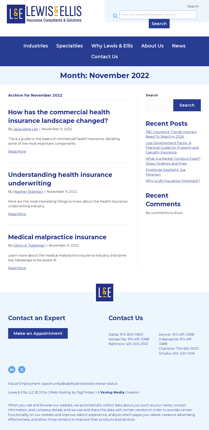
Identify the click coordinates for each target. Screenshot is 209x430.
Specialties (69, 46)
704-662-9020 (187, 349)
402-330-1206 (183, 353)
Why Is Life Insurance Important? (173, 181)
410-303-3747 (137, 344)
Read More (17, 151)
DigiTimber (86, 392)
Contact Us (104, 57)
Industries (35, 46)
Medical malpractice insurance (57, 237)
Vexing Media (112, 392)
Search (193, 6)
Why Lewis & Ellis (112, 46)
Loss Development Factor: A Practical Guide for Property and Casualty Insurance (172, 147)
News (179, 46)
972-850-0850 (131, 334)
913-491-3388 (138, 339)
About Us (152, 46)
